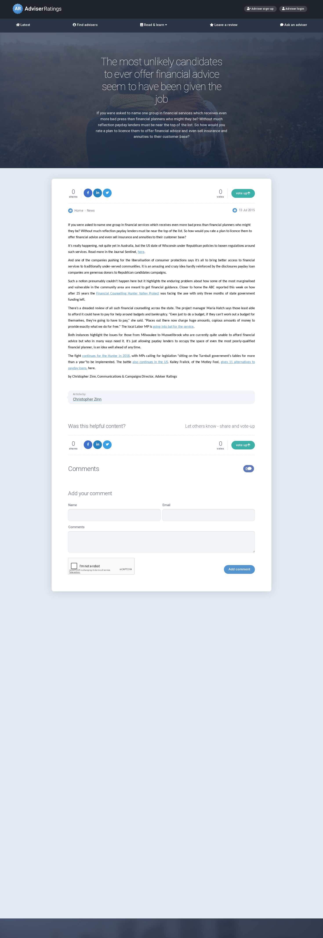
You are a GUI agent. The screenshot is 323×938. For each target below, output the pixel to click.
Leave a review (226, 25)
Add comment (239, 569)
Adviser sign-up (262, 8)
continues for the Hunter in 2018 (106, 356)
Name (72, 505)
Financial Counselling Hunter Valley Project (127, 293)
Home (78, 210)
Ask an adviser (295, 25)
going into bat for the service (173, 327)
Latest (25, 25)
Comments (76, 527)
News (91, 210)
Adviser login (294, 8)
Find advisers (87, 25)
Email (166, 505)
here (141, 252)
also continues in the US (150, 362)
